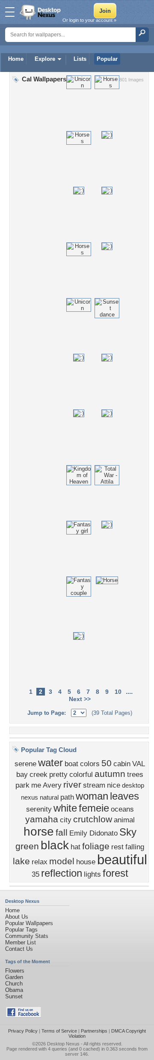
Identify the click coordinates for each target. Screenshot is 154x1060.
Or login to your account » (89, 20)
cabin (121, 763)
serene (25, 763)
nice (113, 785)
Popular (107, 59)
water (50, 762)
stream (94, 785)
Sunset (14, 996)
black (55, 845)
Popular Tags (21, 929)
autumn (110, 774)
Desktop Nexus (63, 1043)
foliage (96, 846)
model (61, 861)
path (67, 797)
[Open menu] (10, 12)
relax (39, 861)
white (65, 808)
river (72, 784)
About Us (16, 917)
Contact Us (19, 949)
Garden (14, 977)
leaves (124, 796)
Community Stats (26, 936)
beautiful (122, 859)
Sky (127, 832)
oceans (122, 809)
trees (135, 774)
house (85, 861)
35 (35, 874)
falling (134, 846)
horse (39, 831)
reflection (61, 873)
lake (21, 861)
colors (90, 763)
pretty (58, 774)
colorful (81, 774)
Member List (20, 942)
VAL (138, 763)
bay (22, 774)
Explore (45, 59)
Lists (80, 59)
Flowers (14, 970)
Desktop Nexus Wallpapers (41, 12)
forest (115, 873)
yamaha (41, 819)
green (27, 846)
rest (117, 846)
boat (71, 763)
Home (16, 59)
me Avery (46, 785)
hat (75, 846)
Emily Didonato (93, 833)
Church (14, 983)
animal (124, 819)
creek (38, 774)
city (65, 819)
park (22, 785)
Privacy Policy (23, 1030)
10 (118, 691)
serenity (39, 809)
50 (106, 763)
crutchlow (92, 819)
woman (92, 796)
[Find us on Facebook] (23, 1015)
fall (62, 832)
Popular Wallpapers (29, 923)
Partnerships (94, 1030)
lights (92, 874)
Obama (14, 990)
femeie (94, 808)
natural (49, 797)
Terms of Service (59, 1030)
